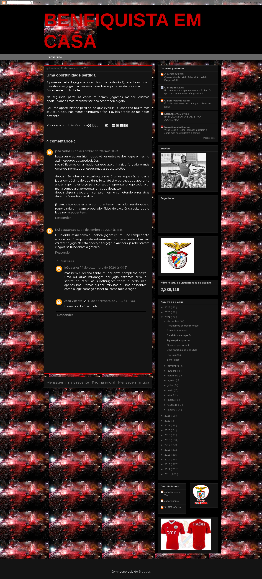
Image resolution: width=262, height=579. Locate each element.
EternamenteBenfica (176, 113)
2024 (168, 317)
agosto (172, 380)
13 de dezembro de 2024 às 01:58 (94, 151)
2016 (168, 449)
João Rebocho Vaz (172, 493)
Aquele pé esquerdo (178, 340)
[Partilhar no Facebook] (126, 125)
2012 (168, 469)
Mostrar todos (209, 138)
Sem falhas (173, 359)
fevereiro (173, 404)
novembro (174, 365)
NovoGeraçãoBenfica (177, 127)
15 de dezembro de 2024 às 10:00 (111, 301)
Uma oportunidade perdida (182, 349)
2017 (168, 444)
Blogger (144, 571)
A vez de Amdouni (177, 330)
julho (171, 385)
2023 (168, 415)
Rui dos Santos (65, 229)
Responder (63, 218)
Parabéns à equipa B (179, 335)
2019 (168, 435)
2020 (168, 430)
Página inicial (55, 57)
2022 (168, 420)
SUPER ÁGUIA (172, 507)
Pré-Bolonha (174, 354)
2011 (168, 474)
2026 (168, 307)
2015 (168, 454)
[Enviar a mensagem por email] (113, 125)
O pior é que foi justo (178, 345)
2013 (168, 464)
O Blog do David (174, 87)
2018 (168, 440)
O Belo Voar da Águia (177, 100)
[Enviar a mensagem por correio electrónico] (106, 125)
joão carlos (62, 151)
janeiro (172, 409)
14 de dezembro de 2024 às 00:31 (103, 267)
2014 (168, 459)
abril (170, 395)
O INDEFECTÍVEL (174, 74)
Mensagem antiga (133, 382)
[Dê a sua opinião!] (117, 125)
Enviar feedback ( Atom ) (106, 395)
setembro (173, 375)
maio (171, 390)
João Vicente (73, 301)
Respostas (67, 260)
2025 (168, 312)
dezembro (174, 321)
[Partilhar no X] (122, 125)
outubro (172, 370)
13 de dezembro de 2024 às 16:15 (100, 229)
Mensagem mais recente (68, 382)
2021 (168, 425)
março (171, 399)
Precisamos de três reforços (183, 325)
